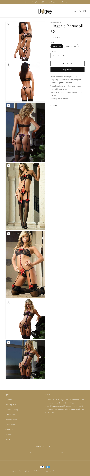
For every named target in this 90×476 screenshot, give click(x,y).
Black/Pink (57, 46)
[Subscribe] (62, 452)
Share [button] (55, 105)
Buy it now (67, 70)
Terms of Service (11, 420)
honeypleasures (14, 471)
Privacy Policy (10, 425)
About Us (8, 400)
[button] (4, 10)
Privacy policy (47, 471)
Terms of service (57, 471)
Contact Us (9, 429)
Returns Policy (10, 415)
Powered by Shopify (25, 471)
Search (7, 439)
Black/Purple (71, 46)
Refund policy (36, 471)
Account (8, 434)
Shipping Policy (10, 405)
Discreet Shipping (11, 410)
